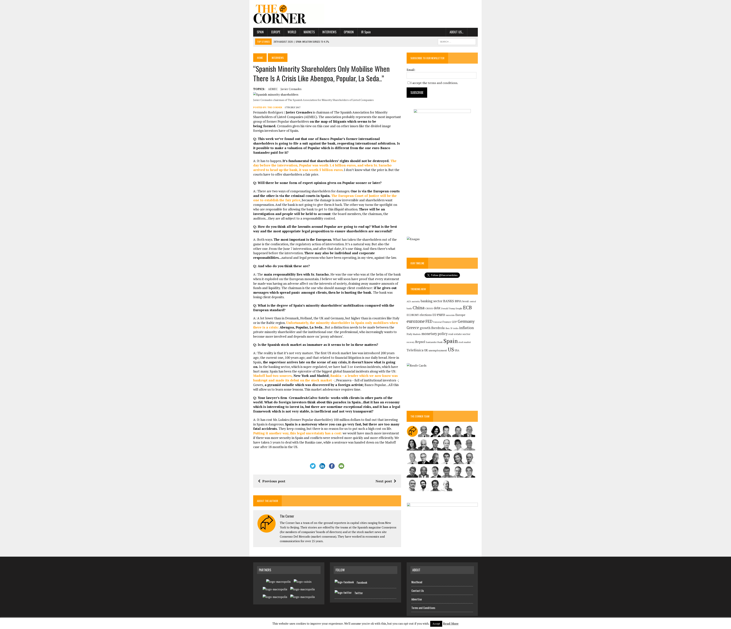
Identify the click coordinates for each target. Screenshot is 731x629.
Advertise (416, 599)
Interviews (329, 32)
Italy (409, 334)
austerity (416, 301)
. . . (472, 32)
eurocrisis (450, 315)
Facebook (362, 582)
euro (441, 314)
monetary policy (434, 333)
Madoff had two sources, (273, 375)
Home (260, 58)
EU (434, 315)
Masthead (416, 582)
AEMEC (273, 89)
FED (429, 321)
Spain (260, 32)
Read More (451, 623)
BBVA (458, 301)
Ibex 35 (448, 328)
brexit (465, 301)
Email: (411, 70)
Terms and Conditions (423, 608)
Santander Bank (434, 342)
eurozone (416, 321)
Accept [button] (436, 623)
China (419, 308)
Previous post (273, 481)
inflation (466, 327)
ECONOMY (413, 315)
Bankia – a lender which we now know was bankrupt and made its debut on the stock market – (325, 377)
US (451, 349)
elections (426, 315)
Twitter (358, 593)
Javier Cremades (291, 89)
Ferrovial (437, 321)
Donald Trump (448, 308)
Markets (309, 32)
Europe (275, 32)
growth (425, 328)
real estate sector (459, 334)
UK (426, 350)
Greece (413, 327)
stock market (464, 342)
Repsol (420, 342)
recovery (410, 342)
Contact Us (417, 590)
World (292, 32)
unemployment (438, 350)
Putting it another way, (297, 433)
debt (437, 308)
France (446, 322)
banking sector (431, 301)
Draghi (459, 308)
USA (457, 350)
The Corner (274, 107)
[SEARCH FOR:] (457, 41)
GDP (454, 322)
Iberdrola (438, 328)
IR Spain (366, 32)
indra (455, 328)
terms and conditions (442, 83)
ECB (467, 307)
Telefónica (415, 350)
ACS (409, 301)
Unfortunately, (298, 322)
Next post (384, 481)
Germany (466, 321)
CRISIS (429, 308)
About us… (456, 32)
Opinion (349, 32)
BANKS (448, 301)
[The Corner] (288, 14)
